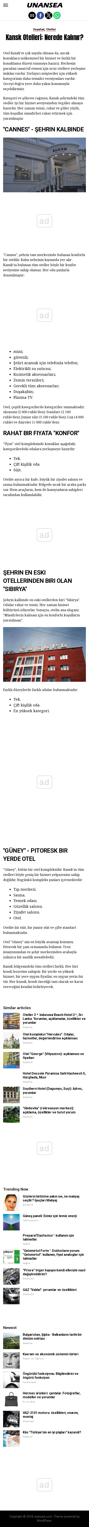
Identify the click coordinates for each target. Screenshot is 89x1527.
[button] (5, 5)
